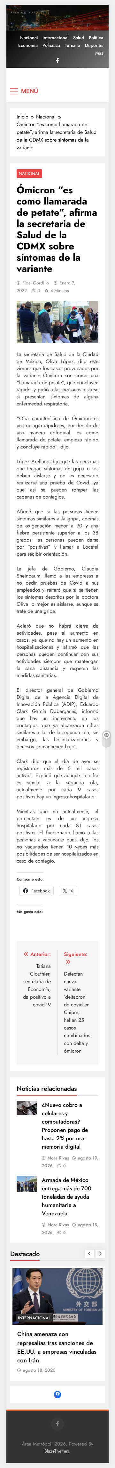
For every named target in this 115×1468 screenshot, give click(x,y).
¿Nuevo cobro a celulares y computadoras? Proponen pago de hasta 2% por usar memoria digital (65, 1126)
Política (96, 37)
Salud (78, 37)
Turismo (72, 45)
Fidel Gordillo (35, 283)
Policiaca (51, 45)
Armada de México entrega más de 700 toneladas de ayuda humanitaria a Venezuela (66, 1197)
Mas (99, 53)
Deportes (94, 45)
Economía (28, 45)
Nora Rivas (58, 1158)
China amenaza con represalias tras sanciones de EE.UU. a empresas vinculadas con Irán (56, 1347)
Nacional (29, 37)
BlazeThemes (56, 1451)
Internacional (55, 37)
